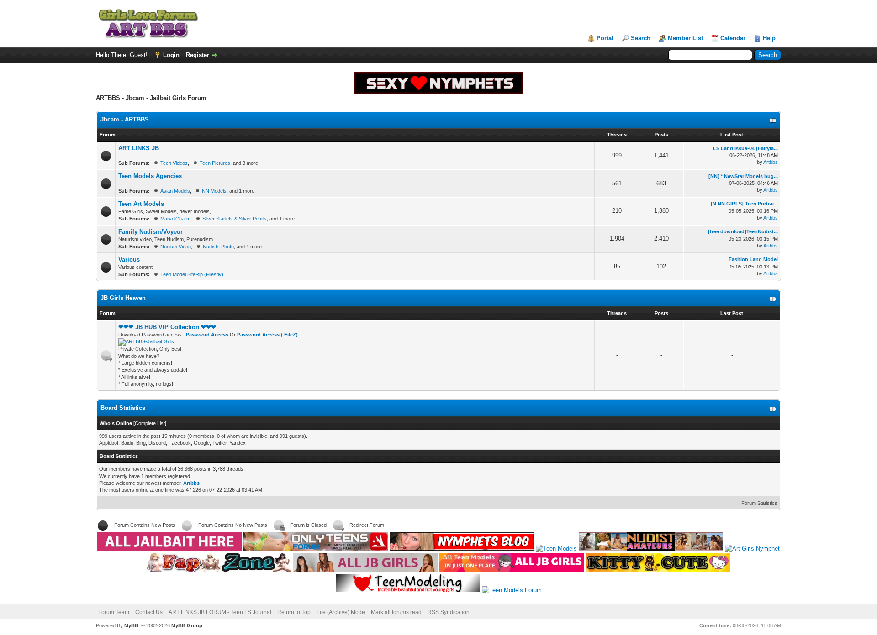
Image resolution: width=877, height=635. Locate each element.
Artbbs (770, 162)
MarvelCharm (175, 218)
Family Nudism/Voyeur (150, 231)
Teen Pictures (215, 163)
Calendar (732, 38)
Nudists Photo (218, 246)
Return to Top (294, 612)
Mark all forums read (396, 612)
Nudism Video (175, 246)
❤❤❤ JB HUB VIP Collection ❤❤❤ (167, 327)
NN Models (214, 191)
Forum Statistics (759, 503)
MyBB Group (186, 625)
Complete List (150, 423)
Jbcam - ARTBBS (124, 119)
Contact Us (149, 612)
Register (197, 55)
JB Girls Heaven (123, 297)
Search (640, 38)
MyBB (131, 625)
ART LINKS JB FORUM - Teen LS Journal (220, 612)
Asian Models (175, 191)
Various (129, 259)
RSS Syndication (449, 612)
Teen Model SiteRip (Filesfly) (191, 274)
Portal (605, 38)
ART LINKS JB (138, 148)
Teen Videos (174, 163)
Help (769, 38)
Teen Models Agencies (150, 176)
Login (171, 55)
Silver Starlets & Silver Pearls (234, 218)
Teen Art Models (141, 203)
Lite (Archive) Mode (341, 612)
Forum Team (113, 612)
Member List (685, 38)
